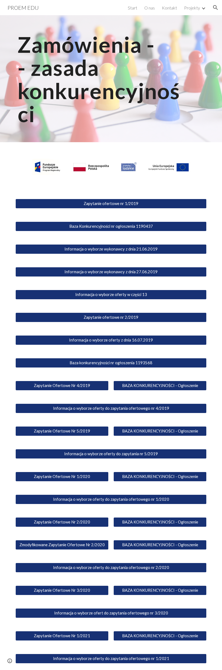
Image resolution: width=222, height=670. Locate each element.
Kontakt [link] (169, 7)
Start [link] (132, 7)
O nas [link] (149, 7)
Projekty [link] (192, 7)
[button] (215, 7)
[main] (102, 78)
